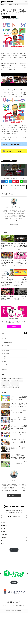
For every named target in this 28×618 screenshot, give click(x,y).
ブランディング (4, 387)
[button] (3, 181)
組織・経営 (17, 387)
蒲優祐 (14, 206)
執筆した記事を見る (14, 495)
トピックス (5, 356)
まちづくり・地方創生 (6, 380)
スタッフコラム (6, 364)
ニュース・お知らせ (6, 16)
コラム (4, 361)
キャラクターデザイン (15, 382)
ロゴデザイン (11, 387)
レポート (5, 348)
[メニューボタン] (26, 1)
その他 (9, 378)
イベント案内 (6, 345)
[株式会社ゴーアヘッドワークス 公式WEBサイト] (7, 1)
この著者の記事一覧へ (14, 224)
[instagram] (16, 221)
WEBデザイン (4, 378)
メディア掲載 (6, 350)
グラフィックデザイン (6, 385)
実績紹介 (5, 369)
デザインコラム (6, 367)
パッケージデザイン (15, 385)
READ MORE (14, 326)
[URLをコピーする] (25, 181)
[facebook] (12, 221)
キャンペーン (13, 16)
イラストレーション (5, 382)
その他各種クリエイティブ (17, 378)
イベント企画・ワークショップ (17, 380)
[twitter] (14, 221)
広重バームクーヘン (7, 359)
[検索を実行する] (25, 333)
